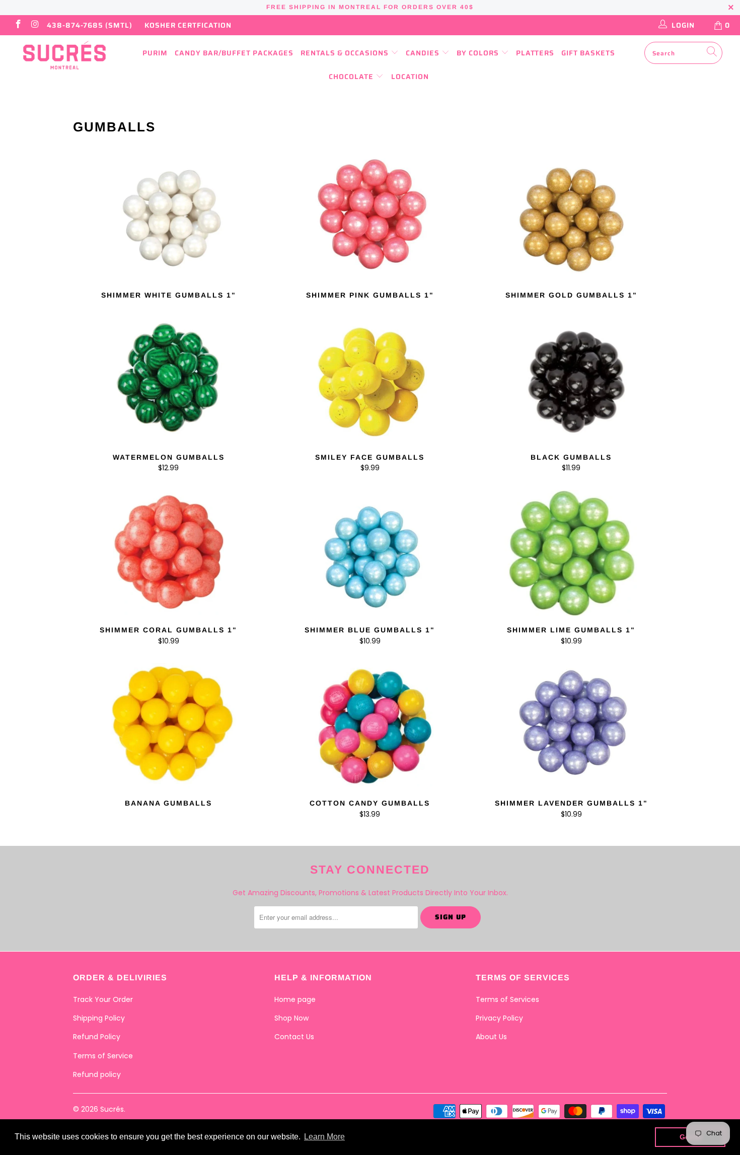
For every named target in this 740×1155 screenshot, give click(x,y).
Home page (295, 999)
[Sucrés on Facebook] (18, 25)
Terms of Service (103, 1056)
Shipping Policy (99, 1018)
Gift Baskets (588, 52)
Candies (423, 52)
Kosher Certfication (188, 25)
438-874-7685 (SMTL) (89, 25)
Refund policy (97, 1074)
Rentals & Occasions (346, 52)
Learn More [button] (324, 1136)
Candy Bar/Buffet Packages (234, 52)
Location (410, 76)
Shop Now (291, 1018)
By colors (479, 52)
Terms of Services (507, 999)
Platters (535, 52)
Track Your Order (103, 999)
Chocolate (352, 76)
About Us (491, 1037)
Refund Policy (96, 1037)
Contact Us (294, 1037)
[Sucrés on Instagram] (35, 25)
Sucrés (112, 1109)
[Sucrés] (64, 55)
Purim (155, 52)
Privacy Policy (499, 1018)
